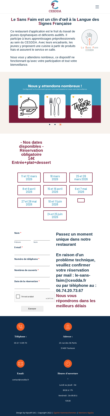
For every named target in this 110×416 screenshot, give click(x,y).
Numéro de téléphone (26, 259)
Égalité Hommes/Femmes (65, 412)
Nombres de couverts (26, 270)
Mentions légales (86, 412)
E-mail (18, 247)
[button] (49, 124)
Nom (17, 233)
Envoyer (32, 309)
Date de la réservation (27, 281)
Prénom (17, 242)
